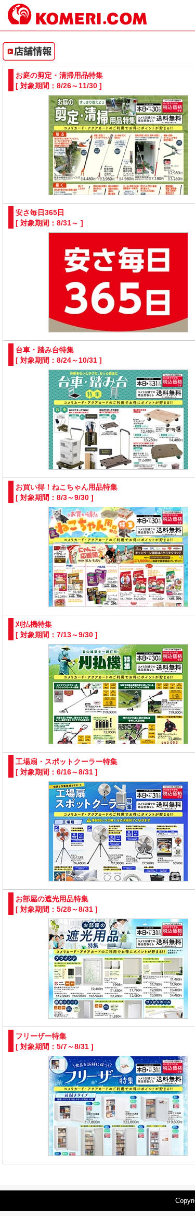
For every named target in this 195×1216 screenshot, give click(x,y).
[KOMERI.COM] (77, 20)
